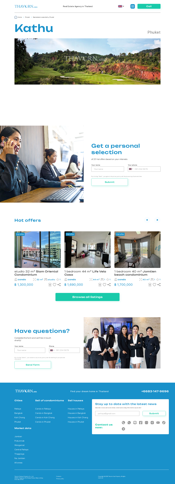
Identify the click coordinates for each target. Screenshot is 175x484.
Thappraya (19, 454)
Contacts (58, 476)
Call (149, 6)
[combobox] (131, 169)
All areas (18, 462)
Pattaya (17, 409)
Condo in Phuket (43, 422)
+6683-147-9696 (155, 391)
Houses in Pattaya (76, 409)
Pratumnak (19, 441)
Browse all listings (87, 297)
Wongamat (19, 445)
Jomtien (18, 436)
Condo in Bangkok (43, 413)
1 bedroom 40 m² (135, 273)
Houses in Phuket (76, 422)
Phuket (27, 17)
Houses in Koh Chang (78, 417)
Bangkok (18, 413)
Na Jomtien (19, 458)
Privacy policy (60, 478)
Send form (33, 365)
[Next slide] (157, 220)
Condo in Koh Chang (45, 417)
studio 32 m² (36, 273)
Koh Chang (19, 417)
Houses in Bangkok (77, 413)
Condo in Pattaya (43, 409)
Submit (110, 182)
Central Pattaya (21, 449)
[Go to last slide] (147, 220)
